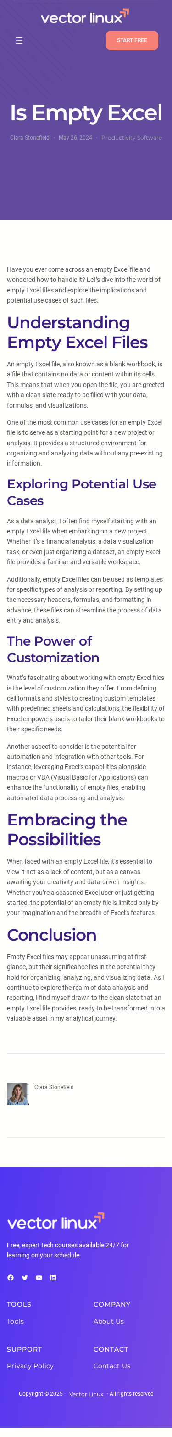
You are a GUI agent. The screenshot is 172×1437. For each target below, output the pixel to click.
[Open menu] (19, 40)
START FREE (132, 40)
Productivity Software (131, 137)
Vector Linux (86, 1394)
